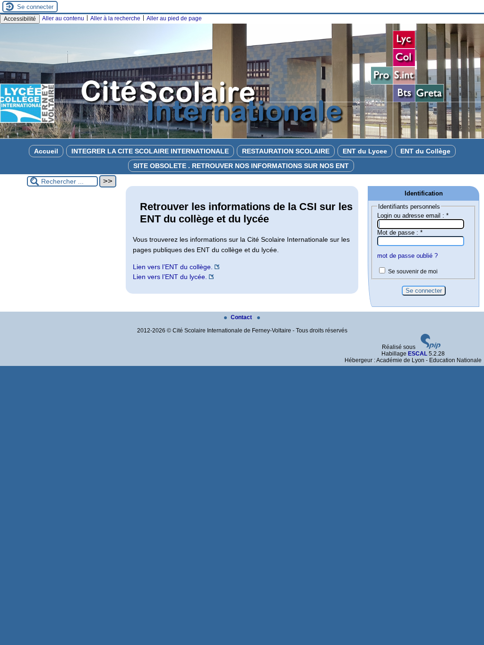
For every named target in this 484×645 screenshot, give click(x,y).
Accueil (46, 151)
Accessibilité (20, 19)
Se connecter (35, 6)
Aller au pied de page (174, 18)
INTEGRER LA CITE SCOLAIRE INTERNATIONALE (150, 151)
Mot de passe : (400, 232)
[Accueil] (242, 137)
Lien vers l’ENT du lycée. (170, 276)
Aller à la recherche (115, 18)
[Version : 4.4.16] (430, 347)
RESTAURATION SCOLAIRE (285, 151)
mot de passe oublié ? (407, 255)
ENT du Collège (425, 151)
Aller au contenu (63, 18)
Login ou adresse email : (413, 215)
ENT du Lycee (365, 151)
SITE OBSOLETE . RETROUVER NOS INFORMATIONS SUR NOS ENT (241, 166)
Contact (242, 317)
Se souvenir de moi (413, 271)
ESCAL (417, 353)
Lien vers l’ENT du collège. (173, 267)
